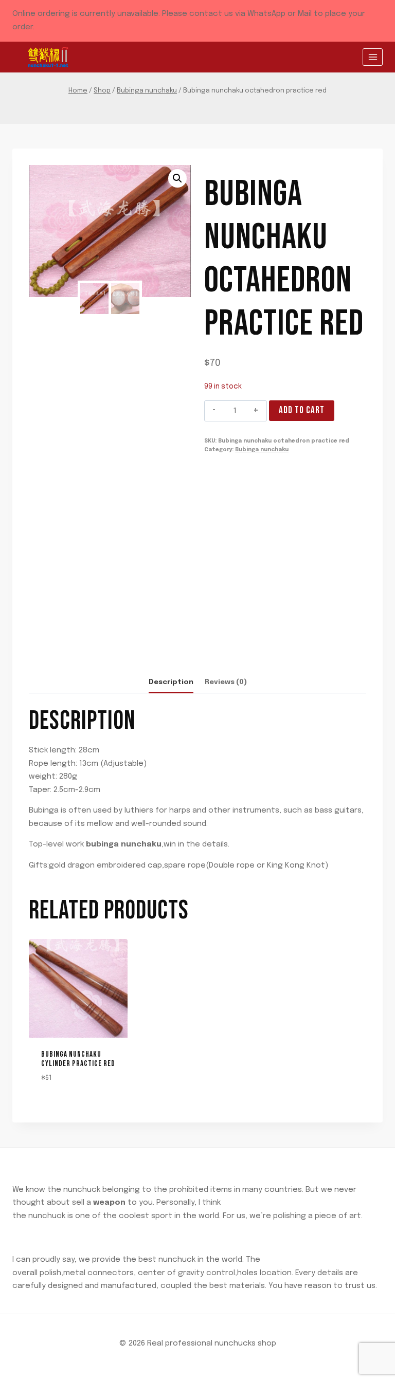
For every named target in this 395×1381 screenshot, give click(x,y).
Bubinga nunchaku (262, 449)
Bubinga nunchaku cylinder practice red (78, 1059)
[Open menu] (373, 56)
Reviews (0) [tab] (226, 682)
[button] (177, 178)
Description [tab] (171, 682)
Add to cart (302, 410)
